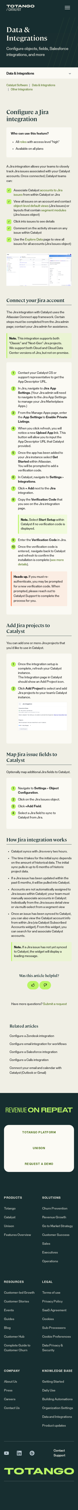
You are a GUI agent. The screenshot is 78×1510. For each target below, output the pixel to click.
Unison (9, 1226)
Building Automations (57, 1399)
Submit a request (55, 1004)
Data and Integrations (57, 1416)
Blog (7, 1327)
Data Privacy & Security (52, 1348)
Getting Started (53, 1381)
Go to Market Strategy (57, 1226)
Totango (10, 1208)
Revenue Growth (54, 1217)
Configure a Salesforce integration (33, 1052)
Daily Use (48, 1390)
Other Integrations (22, 89)
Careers (9, 1399)
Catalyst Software (17, 85)
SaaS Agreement (54, 1310)
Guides (9, 1319)
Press (8, 1390)
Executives (50, 1252)
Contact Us (12, 1408)
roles (23, 142)
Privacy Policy (52, 1301)
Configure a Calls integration (29, 1060)
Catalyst (9, 1217)
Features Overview (17, 1235)
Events (9, 1310)
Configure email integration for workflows (38, 1044)
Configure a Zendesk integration (32, 1036)
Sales (46, 1243)
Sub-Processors (54, 1327)
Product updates (54, 1425)
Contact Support (59, 1453)
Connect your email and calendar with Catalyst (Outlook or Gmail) (36, 1070)
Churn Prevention (54, 1208)
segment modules (53, 210)
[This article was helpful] (33, 985)
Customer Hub (14, 1336)
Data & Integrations (20, 73)
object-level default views (31, 206)
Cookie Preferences (56, 1336)
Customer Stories (16, 1301)
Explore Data (34, 239)
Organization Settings (57, 1408)
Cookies (48, 1319)
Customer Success (55, 1235)
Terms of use (51, 1292)
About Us (10, 1381)
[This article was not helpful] (45, 985)
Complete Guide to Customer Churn (17, 1348)
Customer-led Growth (19, 1292)
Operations (50, 1261)
